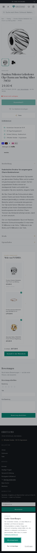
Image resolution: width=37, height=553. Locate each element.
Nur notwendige (12, 546)
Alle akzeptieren (12, 540)
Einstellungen (29, 546)
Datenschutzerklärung (11, 534)
